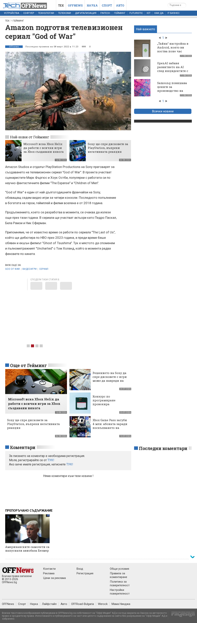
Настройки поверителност (120, 591)
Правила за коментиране (118, 575)
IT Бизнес (173, 13)
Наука (92, 5)
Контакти (49, 568)
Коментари (22, 447)
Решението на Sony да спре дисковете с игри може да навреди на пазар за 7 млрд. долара (110, 380)
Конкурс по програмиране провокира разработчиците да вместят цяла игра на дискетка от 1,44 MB (109, 406)
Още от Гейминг (28, 365)
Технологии (46, 13)
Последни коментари (163, 448)
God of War (12, 269)
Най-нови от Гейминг (29, 136)
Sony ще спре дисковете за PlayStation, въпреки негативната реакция (108, 148)
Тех (61, 5)
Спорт (107, 5)
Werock (103, 604)
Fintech (105, 13)
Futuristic (136, 13)
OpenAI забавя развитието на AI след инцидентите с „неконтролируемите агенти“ (173, 70)
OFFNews (8, 604)
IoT (148, 13)
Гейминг (119, 13)
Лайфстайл (49, 604)
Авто (120, 5)
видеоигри (30, 269)
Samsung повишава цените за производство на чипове (172, 88)
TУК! (51, 460)
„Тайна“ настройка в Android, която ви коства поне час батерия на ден (172, 49)
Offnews (75, 5)
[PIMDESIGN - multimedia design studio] (181, 615)
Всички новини (163, 111)
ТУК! (69, 464)
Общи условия (119, 568)
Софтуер (28, 13)
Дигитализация (85, 13)
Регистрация (85, 573)
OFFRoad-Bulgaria (82, 604)
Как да (159, 13)
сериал (43, 269)
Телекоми (64, 13)
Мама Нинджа (121, 604)
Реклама (48, 573)
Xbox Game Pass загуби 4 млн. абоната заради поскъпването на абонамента (110, 425)
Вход (80, 568)
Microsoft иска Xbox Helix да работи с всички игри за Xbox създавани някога (43, 148)
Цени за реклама (54, 578)
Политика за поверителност (120, 583)
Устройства (11, 13)
